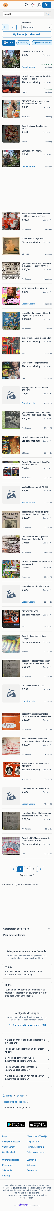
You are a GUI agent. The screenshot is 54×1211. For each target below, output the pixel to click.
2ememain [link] (32, 1170)
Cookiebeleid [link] (8, 1152)
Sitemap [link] (6, 1175)
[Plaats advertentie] (46, 5)
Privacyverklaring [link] (35, 1147)
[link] (6, 5)
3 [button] (33, 869)
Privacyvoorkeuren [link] (36, 1152)
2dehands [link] (7, 1170)
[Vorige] (13, 869)
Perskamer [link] (7, 1165)
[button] (33, 5)
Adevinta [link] (31, 1165)
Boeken (21, 43)
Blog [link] (4, 1136)
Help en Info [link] (33, 1141)
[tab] (5, 27)
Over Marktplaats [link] (10, 1160)
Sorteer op (26, 22)
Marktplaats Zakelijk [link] (37, 1136)
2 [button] (27, 869)
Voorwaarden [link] (8, 1147)
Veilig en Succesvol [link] (11, 1141)
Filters (10, 42)
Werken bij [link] (32, 1160)
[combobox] (23, 14)
